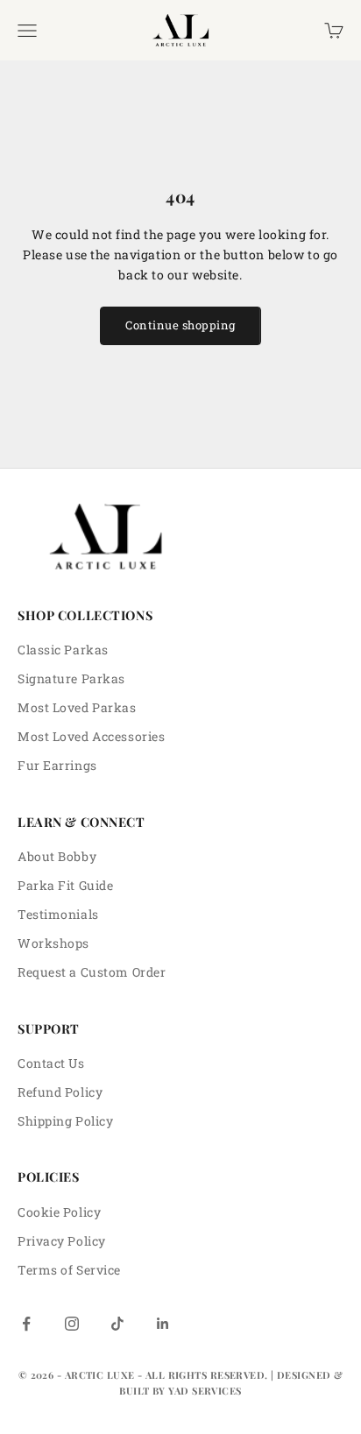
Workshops (53, 943)
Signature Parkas (71, 678)
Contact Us (51, 1063)
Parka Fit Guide (65, 885)
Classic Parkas (63, 649)
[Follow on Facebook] (26, 1323)
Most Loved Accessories (91, 736)
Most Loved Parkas (77, 707)
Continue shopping (180, 325)
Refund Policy (60, 1092)
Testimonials (58, 914)
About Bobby (57, 856)
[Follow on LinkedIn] (163, 1323)
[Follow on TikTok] (117, 1323)
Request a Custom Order (92, 972)
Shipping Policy (65, 1121)
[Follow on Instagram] (72, 1323)
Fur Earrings (57, 765)
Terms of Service (69, 1269)
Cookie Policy (59, 1212)
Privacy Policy (62, 1241)
